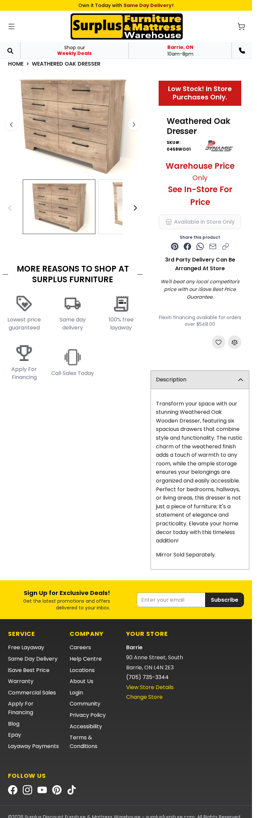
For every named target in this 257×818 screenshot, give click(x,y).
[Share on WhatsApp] (200, 246)
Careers (80, 647)
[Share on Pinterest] (174, 246)
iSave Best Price (29, 670)
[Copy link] (225, 246)
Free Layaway (26, 647)
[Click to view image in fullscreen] (73, 125)
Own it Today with (126, 5)
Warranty (20, 681)
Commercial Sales (32, 692)
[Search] (10, 51)
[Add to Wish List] (218, 342)
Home (15, 64)
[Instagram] (27, 790)
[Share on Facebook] (187, 246)
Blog (13, 724)
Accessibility (86, 726)
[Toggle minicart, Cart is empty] (241, 26)
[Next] (135, 207)
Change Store (144, 697)
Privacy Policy (88, 715)
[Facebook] (12, 790)
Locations (82, 670)
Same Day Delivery (33, 659)
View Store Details (150, 687)
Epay (14, 735)
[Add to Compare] (234, 342)
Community (85, 704)
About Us (81, 681)
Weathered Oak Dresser (66, 64)
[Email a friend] (213, 246)
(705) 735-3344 (147, 677)
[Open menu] (11, 26)
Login (76, 692)
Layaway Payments (33, 746)
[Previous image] (11, 125)
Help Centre (86, 659)
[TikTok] (71, 790)
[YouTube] (42, 790)
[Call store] (242, 51)
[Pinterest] (57, 790)
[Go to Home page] (127, 26)
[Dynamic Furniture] (219, 146)
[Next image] (134, 125)
